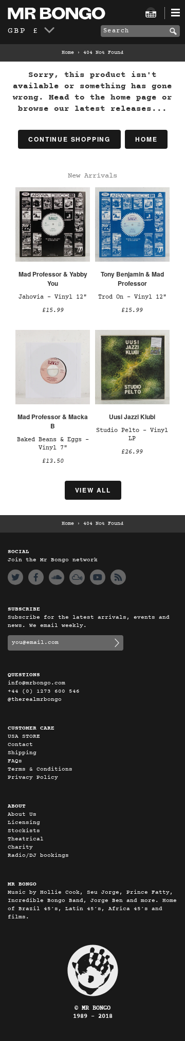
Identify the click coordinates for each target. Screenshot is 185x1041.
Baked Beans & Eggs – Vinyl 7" (53, 444)
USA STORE (24, 736)
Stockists (24, 831)
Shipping (22, 753)
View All (93, 490)
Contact (20, 745)
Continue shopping (69, 139)
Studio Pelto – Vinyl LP (132, 434)
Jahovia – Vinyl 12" (52, 297)
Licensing (24, 823)
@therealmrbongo (35, 699)
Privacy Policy (33, 777)
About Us (22, 814)
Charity (20, 847)
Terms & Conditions (40, 769)
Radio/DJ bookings (38, 855)
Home (68, 52)
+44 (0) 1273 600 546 (44, 691)
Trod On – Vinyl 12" (132, 297)
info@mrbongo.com (36, 683)
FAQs (15, 761)
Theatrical (26, 839)
